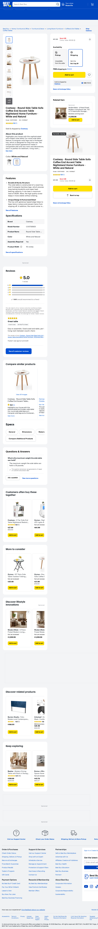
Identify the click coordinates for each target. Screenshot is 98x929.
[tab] (12, 432)
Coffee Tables (7, 30)
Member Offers (34, 891)
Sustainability (60, 894)
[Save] (89, 75)
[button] (74, 40)
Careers (58, 887)
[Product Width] (21, 247)
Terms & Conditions (14, 917)
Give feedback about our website (33, 910)
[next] (43, 162)
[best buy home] (7, 4)
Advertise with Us (61, 857)
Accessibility (6, 916)
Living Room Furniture (55, 29)
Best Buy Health (61, 864)
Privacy (22, 916)
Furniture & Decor (38, 29)
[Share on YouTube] (86, 886)
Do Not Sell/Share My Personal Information (60, 917)
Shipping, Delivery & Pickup (12, 857)
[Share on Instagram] (91, 886)
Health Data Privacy (46, 918)
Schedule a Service (35, 860)
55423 (69, 69)
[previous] (7, 162)
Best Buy (6, 29)
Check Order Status (9, 853)
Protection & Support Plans (38, 867)
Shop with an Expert (36, 857)
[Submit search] (57, 4)
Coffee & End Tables (72, 29)
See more (9, 151)
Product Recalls (7, 867)
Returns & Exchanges (9, 860)
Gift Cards (5, 875)
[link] (19, 351)
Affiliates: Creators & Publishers (66, 860)
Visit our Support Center (37, 853)
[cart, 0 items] (92, 4)
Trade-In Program (8, 871)
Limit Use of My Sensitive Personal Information (78, 917)
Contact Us (33, 875)
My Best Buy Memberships (38, 883)
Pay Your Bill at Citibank (10, 887)
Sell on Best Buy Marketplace (65, 853)
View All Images (21, 394)
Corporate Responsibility (64, 891)
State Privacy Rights (37, 918)
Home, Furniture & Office (20, 29)
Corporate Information (63, 883)
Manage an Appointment (38, 864)
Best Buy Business (61, 871)
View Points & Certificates (38, 887)
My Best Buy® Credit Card (11, 883)
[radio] (60, 58)
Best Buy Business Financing (12, 898)
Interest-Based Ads (30, 917)
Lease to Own (7, 891)
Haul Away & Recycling (37, 871)
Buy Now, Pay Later (9, 894)
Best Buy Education (62, 867)
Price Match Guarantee (10, 864)
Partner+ (58, 875)
